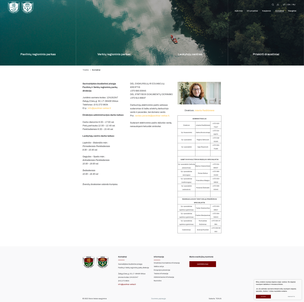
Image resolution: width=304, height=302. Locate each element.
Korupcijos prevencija (162, 270)
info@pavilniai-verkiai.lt (99, 108)
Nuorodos (158, 281)
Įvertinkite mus (202, 264)
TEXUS (218, 299)
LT (284, 5)
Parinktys (291, 296)
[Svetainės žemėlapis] (278, 4)
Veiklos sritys (159, 266)
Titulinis (86, 70)
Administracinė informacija (164, 277)
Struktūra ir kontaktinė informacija (167, 263)
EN (288, 5)
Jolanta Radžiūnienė (204, 110)
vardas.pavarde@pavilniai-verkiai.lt (152, 115)
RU (293, 5)
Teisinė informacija (161, 274)
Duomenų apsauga (158, 299)
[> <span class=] (269, 4)
